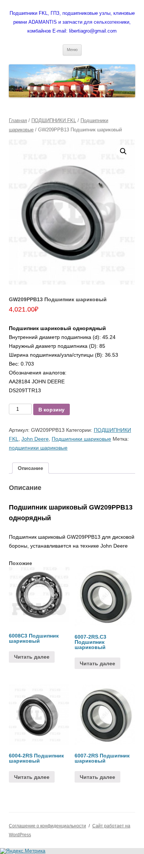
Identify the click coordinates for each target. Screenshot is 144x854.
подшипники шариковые (38, 448)
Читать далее (31, 657)
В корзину (51, 410)
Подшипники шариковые (81, 439)
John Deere (35, 439)
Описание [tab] (30, 468)
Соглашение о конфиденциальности (47, 825)
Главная (18, 120)
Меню (72, 49)
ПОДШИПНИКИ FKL (53, 120)
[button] (123, 151)
